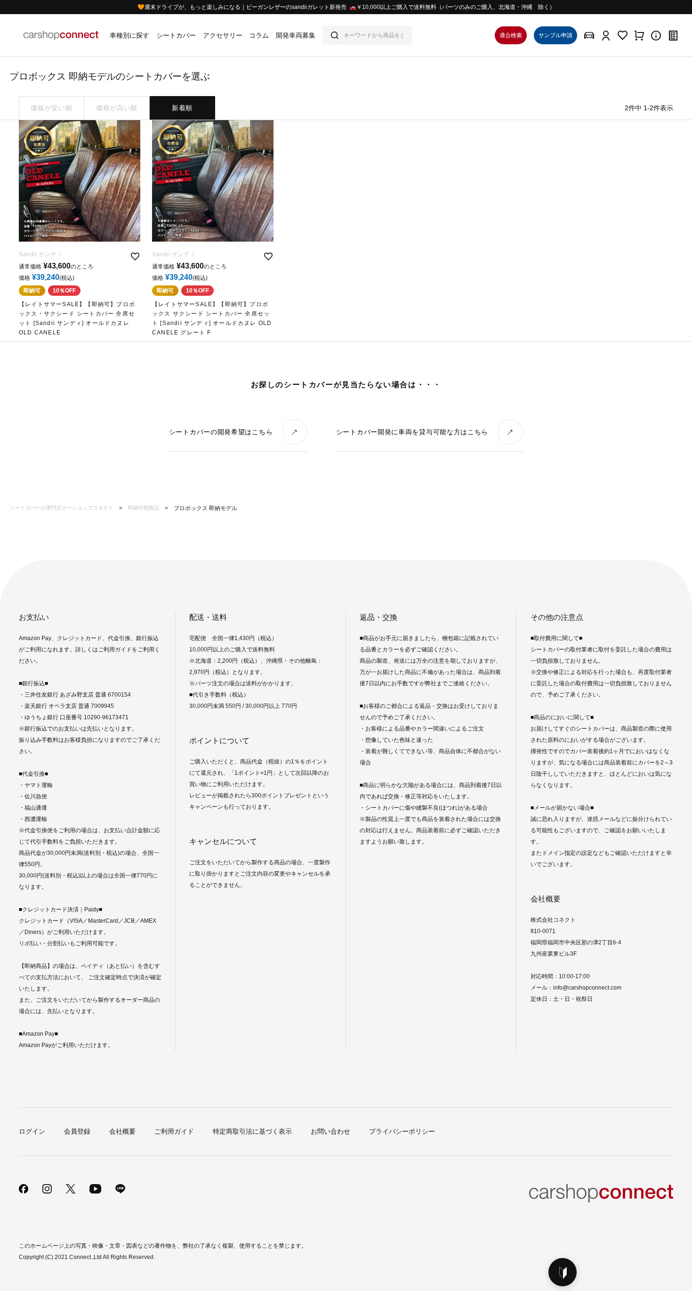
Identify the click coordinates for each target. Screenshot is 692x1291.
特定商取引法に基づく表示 (252, 1131)
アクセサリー (222, 35)
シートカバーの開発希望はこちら (221, 432)
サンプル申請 (555, 35)
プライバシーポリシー (402, 1131)
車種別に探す (129, 35)
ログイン (32, 1131)
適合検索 (510, 35)
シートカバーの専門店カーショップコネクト (61, 508)
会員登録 (77, 1131)
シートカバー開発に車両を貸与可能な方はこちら (412, 432)
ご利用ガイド (174, 1131)
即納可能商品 (143, 508)
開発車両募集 (295, 35)
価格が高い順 (116, 108)
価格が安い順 (51, 108)
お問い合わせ (330, 1131)
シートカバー (176, 35)
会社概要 (122, 1131)
